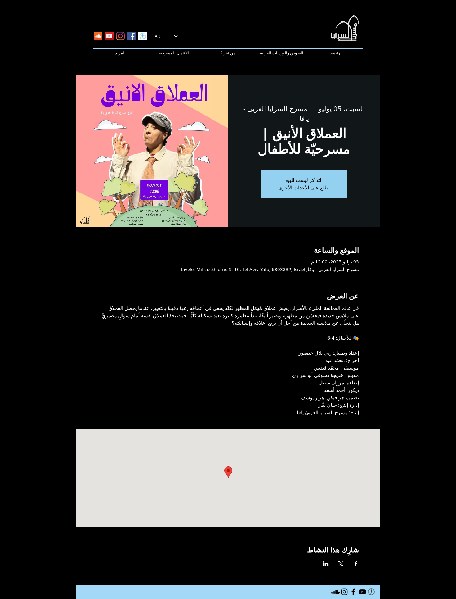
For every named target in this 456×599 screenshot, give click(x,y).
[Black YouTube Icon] (362, 592)
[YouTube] (109, 36)
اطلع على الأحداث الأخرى (304, 187)
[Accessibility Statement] (142, 36)
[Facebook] (131, 36)
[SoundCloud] (98, 36)
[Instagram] (120, 36)
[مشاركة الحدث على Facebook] (356, 563)
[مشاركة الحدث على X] (341, 563)
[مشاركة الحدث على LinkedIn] (326, 563)
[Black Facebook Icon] (353, 592)
